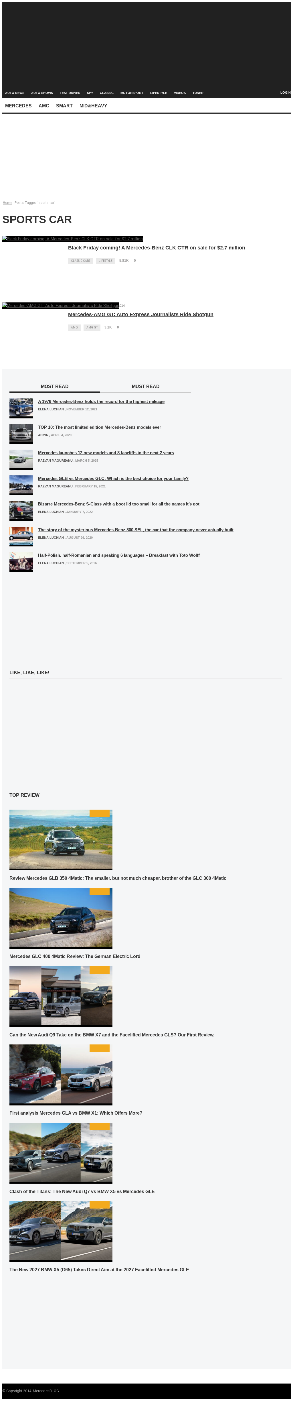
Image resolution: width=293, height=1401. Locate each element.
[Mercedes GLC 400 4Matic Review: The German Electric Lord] (60, 945)
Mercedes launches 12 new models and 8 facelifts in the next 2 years (106, 452)
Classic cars (80, 260)
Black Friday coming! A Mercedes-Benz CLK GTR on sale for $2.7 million (156, 248)
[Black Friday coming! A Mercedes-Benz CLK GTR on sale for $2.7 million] (72, 239)
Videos (180, 93)
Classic (107, 93)
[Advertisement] (146, 42)
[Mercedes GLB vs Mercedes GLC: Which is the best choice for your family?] (21, 492)
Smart (64, 105)
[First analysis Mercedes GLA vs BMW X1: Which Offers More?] (60, 1102)
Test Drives (70, 93)
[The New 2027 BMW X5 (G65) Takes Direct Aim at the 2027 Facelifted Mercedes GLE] (60, 1258)
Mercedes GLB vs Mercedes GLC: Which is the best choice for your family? (113, 478)
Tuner (198, 93)
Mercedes (18, 105)
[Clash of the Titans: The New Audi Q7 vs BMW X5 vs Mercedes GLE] (60, 1180)
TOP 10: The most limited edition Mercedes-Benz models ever (99, 427)
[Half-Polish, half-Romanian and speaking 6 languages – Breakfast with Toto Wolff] (21, 568)
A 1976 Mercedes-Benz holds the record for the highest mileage (101, 401)
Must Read (146, 386)
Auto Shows (42, 93)
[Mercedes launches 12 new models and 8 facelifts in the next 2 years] (21, 466)
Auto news (14, 93)
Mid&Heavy (93, 105)
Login (285, 92)
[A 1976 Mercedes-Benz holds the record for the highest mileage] (21, 415)
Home (7, 203)
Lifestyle (158, 93)
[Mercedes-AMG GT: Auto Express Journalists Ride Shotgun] (60, 305)
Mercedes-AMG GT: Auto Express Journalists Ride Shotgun (140, 314)
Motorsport (131, 93)
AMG (44, 105)
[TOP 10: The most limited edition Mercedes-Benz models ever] (21, 440)
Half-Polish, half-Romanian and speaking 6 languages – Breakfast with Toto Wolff (119, 555)
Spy (90, 93)
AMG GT (92, 327)
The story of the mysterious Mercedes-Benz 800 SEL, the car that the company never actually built (135, 529)
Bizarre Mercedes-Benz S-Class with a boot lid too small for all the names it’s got (118, 503)
